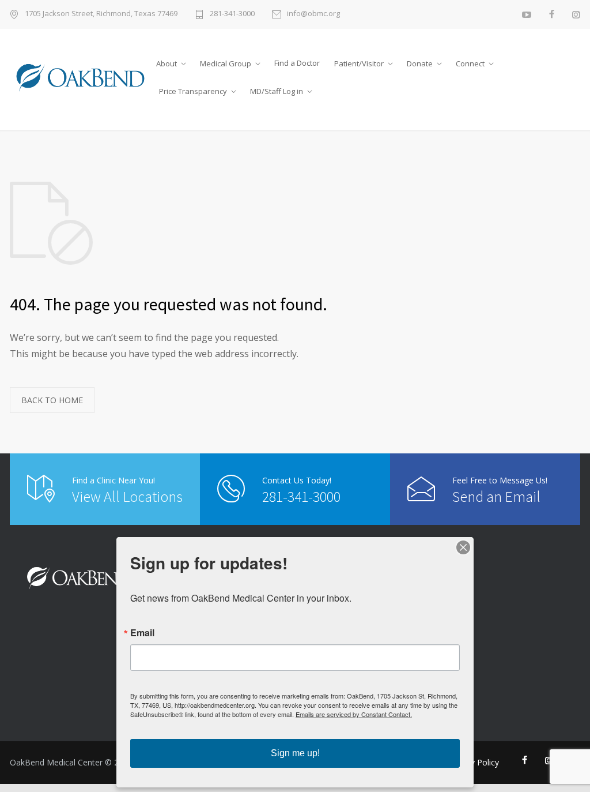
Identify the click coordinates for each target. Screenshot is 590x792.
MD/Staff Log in (276, 91)
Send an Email (496, 496)
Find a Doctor (297, 63)
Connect (470, 63)
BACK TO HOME (52, 400)
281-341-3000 (232, 14)
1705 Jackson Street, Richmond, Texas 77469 (101, 14)
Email (142, 632)
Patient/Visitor (359, 63)
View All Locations (127, 496)
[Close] (463, 547)
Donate (420, 63)
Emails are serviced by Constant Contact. (354, 714)
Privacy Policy (473, 762)
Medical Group (225, 63)
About (166, 63)
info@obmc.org (313, 14)
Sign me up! (295, 753)
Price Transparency (193, 91)
